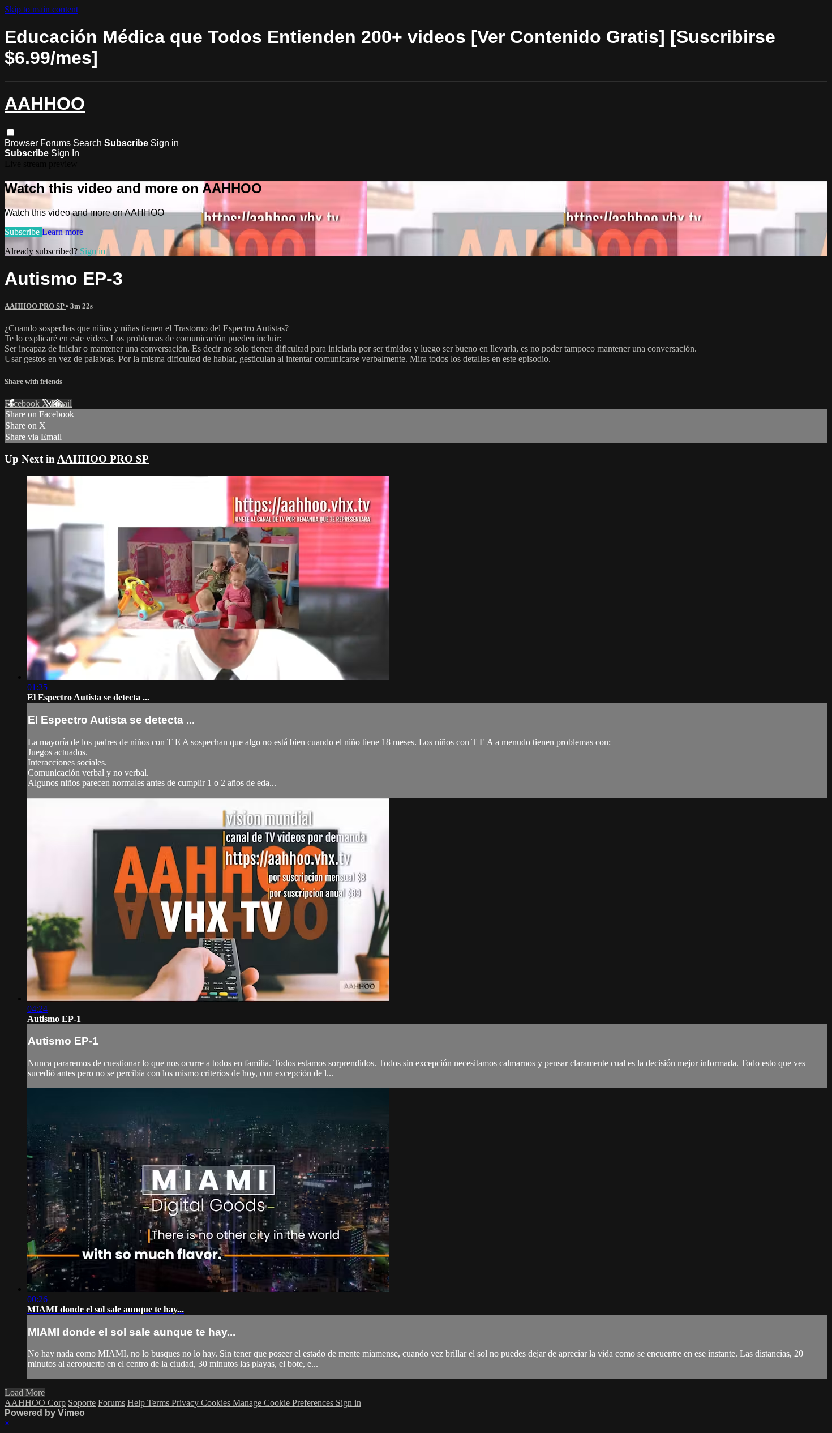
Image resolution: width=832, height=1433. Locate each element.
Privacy (186, 1403)
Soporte (82, 1403)
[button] (10, 132)
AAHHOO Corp (35, 1403)
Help (137, 1403)
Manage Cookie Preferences (284, 1403)
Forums (56, 143)
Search (88, 143)
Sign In (65, 153)
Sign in (165, 143)
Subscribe (23, 232)
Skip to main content (41, 9)
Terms (159, 1403)
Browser (22, 143)
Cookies (217, 1403)
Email (61, 403)
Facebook (23, 403)
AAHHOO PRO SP (35, 306)
